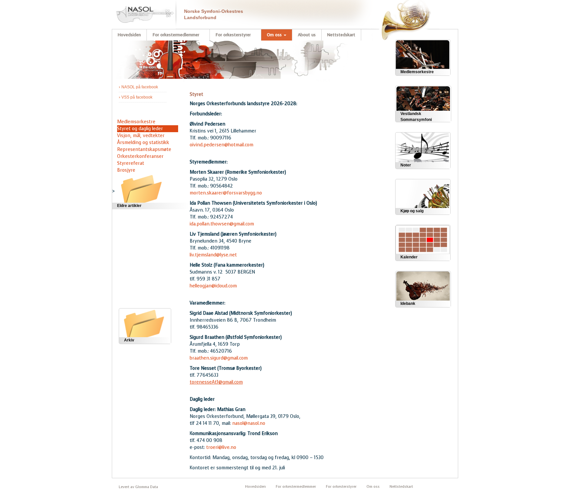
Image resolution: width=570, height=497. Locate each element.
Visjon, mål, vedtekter (141, 135)
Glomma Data (146, 486)
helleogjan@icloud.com (213, 286)
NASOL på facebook (139, 87)
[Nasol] (142, 12)
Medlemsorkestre (136, 122)
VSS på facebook (136, 97)
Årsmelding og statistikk (143, 142)
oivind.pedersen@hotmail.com (221, 145)
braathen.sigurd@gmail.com (219, 358)
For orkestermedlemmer (176, 35)
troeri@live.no (221, 447)
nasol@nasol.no (248, 423)
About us (307, 35)
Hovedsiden (129, 35)
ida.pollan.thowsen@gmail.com (222, 224)
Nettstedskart (341, 35)
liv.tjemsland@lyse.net (213, 255)
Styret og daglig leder (140, 129)
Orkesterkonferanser (140, 156)
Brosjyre (126, 170)
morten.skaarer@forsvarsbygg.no (226, 193)
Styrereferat (130, 163)
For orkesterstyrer (233, 35)
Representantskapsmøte (144, 149)
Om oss (275, 35)
